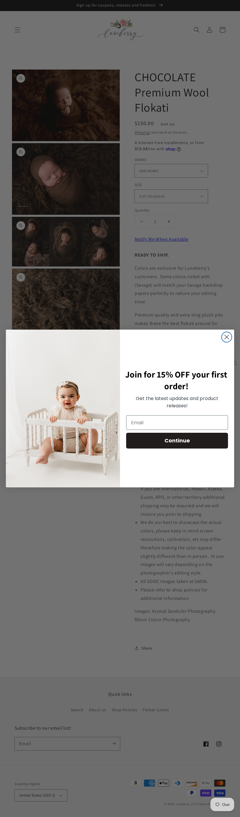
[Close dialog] (227, 337)
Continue (177, 440)
